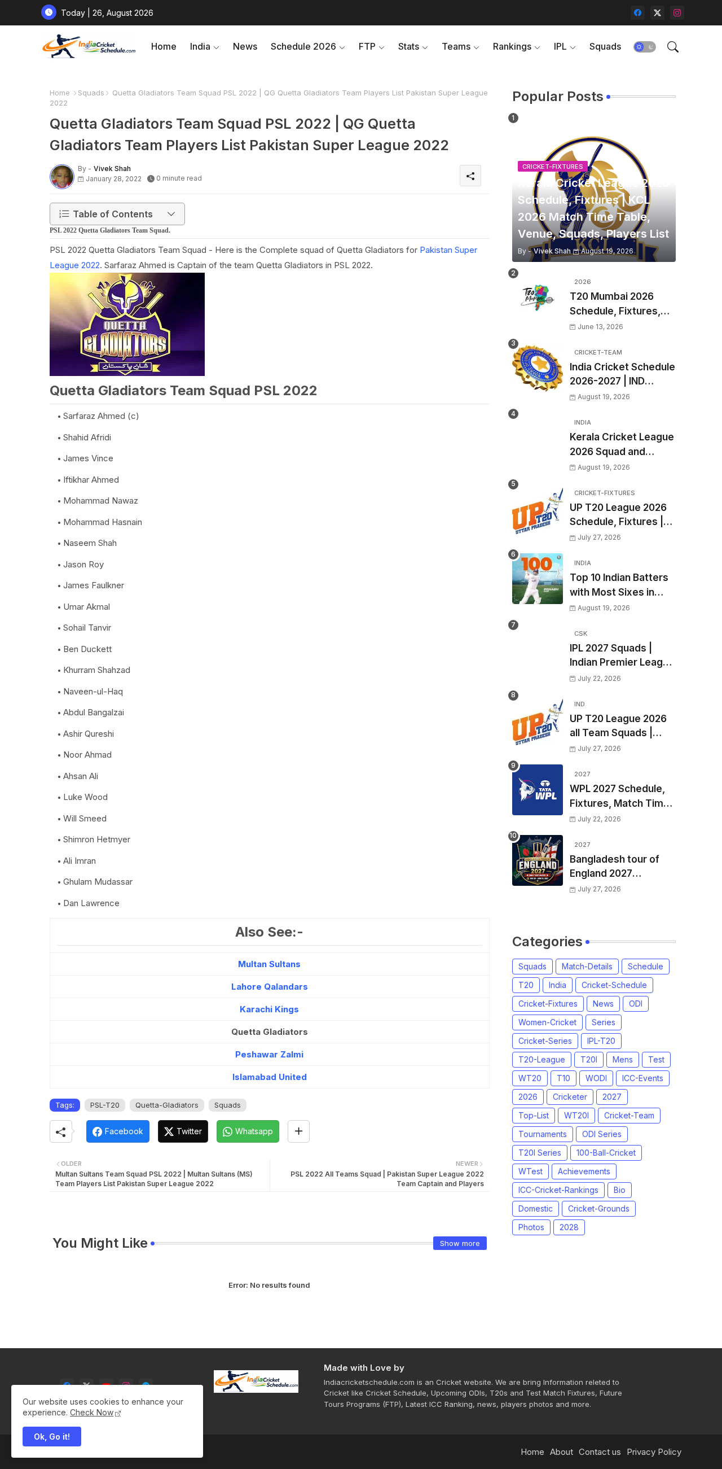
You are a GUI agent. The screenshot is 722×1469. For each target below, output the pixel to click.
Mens (623, 1059)
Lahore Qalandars (269, 986)
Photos (531, 1227)
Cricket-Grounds (598, 1208)
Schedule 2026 (303, 46)
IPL (560, 46)
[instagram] (677, 13)
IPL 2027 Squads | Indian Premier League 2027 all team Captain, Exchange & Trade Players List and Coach (622, 656)
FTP (367, 46)
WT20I (576, 1115)
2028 (569, 1227)
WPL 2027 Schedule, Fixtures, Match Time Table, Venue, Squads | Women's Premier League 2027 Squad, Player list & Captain (621, 797)
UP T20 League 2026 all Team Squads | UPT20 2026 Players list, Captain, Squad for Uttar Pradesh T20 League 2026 (621, 727)
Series (603, 1022)
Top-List (533, 1115)
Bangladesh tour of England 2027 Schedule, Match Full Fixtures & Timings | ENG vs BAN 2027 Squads (618, 867)
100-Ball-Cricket (606, 1152)
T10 (563, 1078)
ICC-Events (642, 1078)
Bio (620, 1190)
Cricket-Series (545, 1041)
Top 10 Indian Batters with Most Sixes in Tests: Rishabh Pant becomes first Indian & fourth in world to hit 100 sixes (623, 586)
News (245, 46)
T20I (588, 1059)
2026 (528, 1096)
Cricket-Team (629, 1115)
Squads (605, 46)
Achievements (584, 1171)
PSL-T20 (105, 1104)
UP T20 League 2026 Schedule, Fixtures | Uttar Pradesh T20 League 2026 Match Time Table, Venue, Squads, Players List (618, 516)
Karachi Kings (269, 1009)
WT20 (530, 1078)
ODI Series (602, 1134)
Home (164, 46)
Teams (456, 46)
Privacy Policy (654, 1451)
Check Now (91, 1412)
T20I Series (539, 1152)
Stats (408, 46)
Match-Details (587, 966)
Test (656, 1059)
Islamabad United (269, 1077)
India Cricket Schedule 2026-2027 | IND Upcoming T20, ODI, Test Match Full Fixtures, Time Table (622, 375)
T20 (526, 985)
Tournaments (542, 1134)
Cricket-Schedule (614, 985)
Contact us (600, 1451)
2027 (612, 1096)
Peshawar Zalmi (269, 1054)
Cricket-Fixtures (548, 1003)
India (200, 46)
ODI (635, 1003)
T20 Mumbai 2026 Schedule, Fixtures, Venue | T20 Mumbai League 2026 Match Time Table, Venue (618, 304)
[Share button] (299, 1131)
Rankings (512, 46)
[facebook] (638, 13)
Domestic (535, 1208)
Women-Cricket (547, 1022)
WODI (596, 1078)
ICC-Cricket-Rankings (558, 1190)
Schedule (645, 966)
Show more (460, 1243)
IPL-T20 (601, 1041)
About (561, 1451)
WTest (530, 1171)
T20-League (541, 1059)
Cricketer (570, 1096)
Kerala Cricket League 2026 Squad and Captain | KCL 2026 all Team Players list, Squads (622, 445)
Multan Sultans (269, 964)
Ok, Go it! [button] (52, 1436)
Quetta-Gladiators (167, 1104)
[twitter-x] (657, 13)
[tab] (163, 46)
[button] (644, 47)
